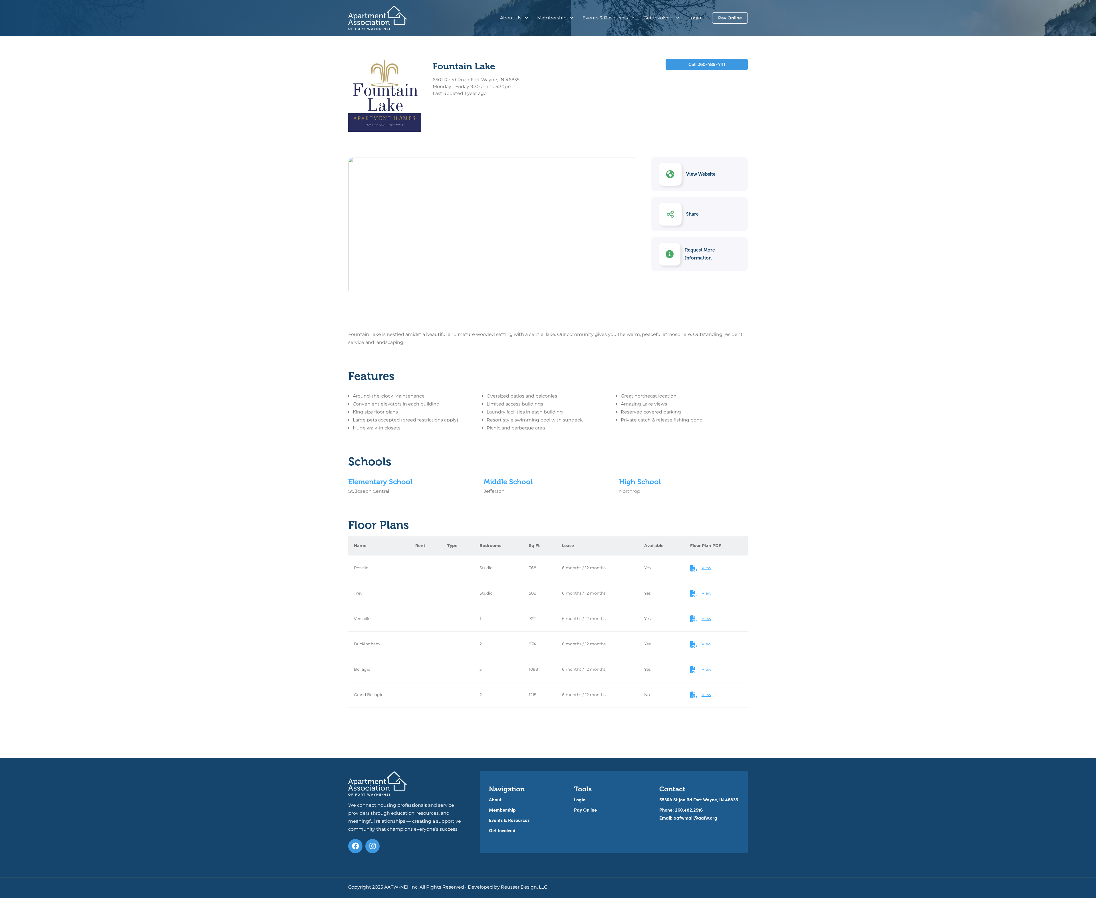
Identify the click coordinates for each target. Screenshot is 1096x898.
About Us (510, 18)
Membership (552, 18)
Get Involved (658, 18)
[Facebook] (355, 846)
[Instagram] (372, 846)
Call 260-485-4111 (706, 64)
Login (694, 18)
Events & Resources (605, 18)
